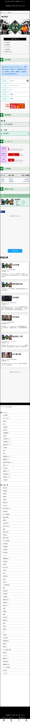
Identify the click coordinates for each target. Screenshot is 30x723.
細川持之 (27, 179)
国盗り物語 (5, 517)
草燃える (5, 535)
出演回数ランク (7, 441)
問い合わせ (22, 717)
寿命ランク (5, 465)
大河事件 (5, 480)
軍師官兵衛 (5, 640)
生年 (4, 450)
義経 (4, 614)
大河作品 (5, 468)
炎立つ (4, 579)
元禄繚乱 (5, 596)
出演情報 (7, 49)
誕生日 (4, 421)
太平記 (4, 570)
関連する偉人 (8, 51)
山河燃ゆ (5, 549)
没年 (4, 453)
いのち (4, 555)
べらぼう (5, 673)
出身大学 (5, 430)
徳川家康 (5, 546)
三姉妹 (4, 499)
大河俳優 (5, 415)
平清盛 (4, 635)
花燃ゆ (4, 643)
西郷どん (5, 652)
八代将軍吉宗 (6, 585)
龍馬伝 (4, 629)
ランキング (8, 47)
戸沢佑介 (11, 179)
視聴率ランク (6, 471)
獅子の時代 (5, 537)
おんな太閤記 (6, 540)
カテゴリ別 (5, 418)
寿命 (4, 159)
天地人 (4, 626)
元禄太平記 (5, 523)
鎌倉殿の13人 (6, 664)
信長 (4, 573)
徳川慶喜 (5, 593)
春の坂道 (5, 511)
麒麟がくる (5, 658)
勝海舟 (4, 520)
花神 (4, 529)
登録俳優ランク (7, 474)
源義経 (4, 496)
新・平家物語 (6, 514)
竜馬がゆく (5, 502)
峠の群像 (5, 543)
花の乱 (2, 181)
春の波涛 (5, 552)
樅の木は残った (7, 508)
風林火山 (5, 620)
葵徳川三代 (5, 599)
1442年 (11, 98)
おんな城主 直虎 (7, 649)
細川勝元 (6, 133)
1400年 (11, 94)
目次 (12, 39)
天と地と (5, 505)
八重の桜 (5, 637)
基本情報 (7, 42)
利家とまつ (5, 605)
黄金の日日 (5, 532)
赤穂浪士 (5, 490)
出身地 (4, 435)
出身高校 (5, 427)
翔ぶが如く (5, 567)
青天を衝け (5, 661)
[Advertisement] (15, 232)
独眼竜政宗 (5, 558)
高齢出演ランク (7, 444)
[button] (28, 407)
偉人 (3, 211)
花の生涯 (5, 488)
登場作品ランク (7, 456)
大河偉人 (5, 447)
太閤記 (4, 493)
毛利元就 (5, 590)
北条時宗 (5, 602)
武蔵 (4, 608)
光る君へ (5, 670)
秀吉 (4, 588)
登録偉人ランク (7, 477)
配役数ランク (6, 459)
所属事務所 (5, 433)
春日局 (4, 564)
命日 (4, 424)
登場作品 (4, 148)
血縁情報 (7, 44)
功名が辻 (5, 617)
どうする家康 (6, 667)
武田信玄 (5, 561)
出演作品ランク (7, 438)
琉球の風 (5, 576)
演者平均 (4, 153)
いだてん (5, 655)
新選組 (4, 611)
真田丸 (4, 646)
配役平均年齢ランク (8, 462)
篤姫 (4, 623)
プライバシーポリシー (8, 717)
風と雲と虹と (6, 526)
